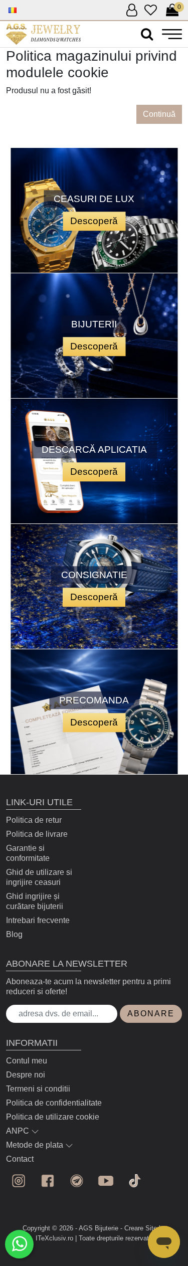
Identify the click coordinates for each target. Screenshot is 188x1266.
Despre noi (25, 1074)
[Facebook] (47, 1180)
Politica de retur (34, 820)
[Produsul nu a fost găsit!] (43, 34)
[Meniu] (172, 34)
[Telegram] (76, 1180)
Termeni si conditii (38, 1088)
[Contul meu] (131, 11)
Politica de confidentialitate (54, 1103)
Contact (20, 1159)
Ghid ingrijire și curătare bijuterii (34, 901)
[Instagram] (18, 1180)
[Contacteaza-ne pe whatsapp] (19, 1244)
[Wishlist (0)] (150, 11)
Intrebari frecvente (38, 920)
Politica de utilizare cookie (52, 1117)
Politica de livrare (37, 834)
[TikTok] (134, 1180)
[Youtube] (105, 1180)
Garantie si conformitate (28, 853)
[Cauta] (147, 34)
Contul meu (26, 1060)
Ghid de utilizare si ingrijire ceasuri (39, 877)
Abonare (150, 1013)
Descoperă (94, 221)
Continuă (159, 114)
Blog (14, 934)
